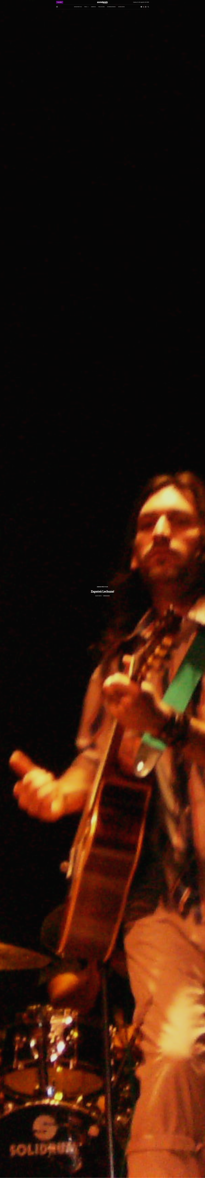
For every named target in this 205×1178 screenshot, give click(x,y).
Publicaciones (101, 6)
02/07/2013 (98, 595)
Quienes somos (121, 6)
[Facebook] (141, 6)
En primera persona (111, 6)
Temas (85, 6)
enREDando (106, 595)
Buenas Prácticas (78, 6)
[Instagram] (145, 6)
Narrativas (93, 6)
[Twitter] (143, 6)
